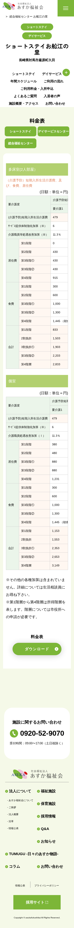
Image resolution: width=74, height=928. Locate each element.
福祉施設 (48, 791)
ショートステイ (23, 74)
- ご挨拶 (11, 807)
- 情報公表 (12, 828)
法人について (20, 791)
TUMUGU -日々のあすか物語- (33, 854)
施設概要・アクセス (23, 103)
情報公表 (20, 885)
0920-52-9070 (42, 733)
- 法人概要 (12, 814)
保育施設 (48, 804)
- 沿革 (10, 821)
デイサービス (52, 74)
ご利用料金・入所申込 (37, 88)
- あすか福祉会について (20, 800)
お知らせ (48, 841)
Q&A (45, 829)
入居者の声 (52, 96)
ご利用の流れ (54, 81)
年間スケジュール (23, 81)
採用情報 (48, 816)
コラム (14, 866)
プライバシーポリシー (46, 885)
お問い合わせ (55, 103)
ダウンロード (37, 649)
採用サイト (35, 902)
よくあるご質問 (25, 96)
